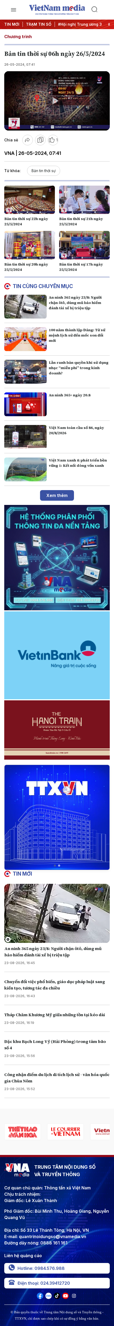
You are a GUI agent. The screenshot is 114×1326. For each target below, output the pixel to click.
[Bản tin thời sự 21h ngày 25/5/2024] (84, 200)
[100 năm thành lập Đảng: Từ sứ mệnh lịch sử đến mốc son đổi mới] (25, 339)
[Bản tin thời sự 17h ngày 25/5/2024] (84, 245)
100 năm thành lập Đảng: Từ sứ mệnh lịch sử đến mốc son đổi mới (77, 335)
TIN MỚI (11, 24)
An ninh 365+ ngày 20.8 (69, 395)
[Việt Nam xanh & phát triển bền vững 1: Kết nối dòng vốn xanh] (25, 469)
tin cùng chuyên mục (43, 286)
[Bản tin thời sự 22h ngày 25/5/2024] (29, 200)
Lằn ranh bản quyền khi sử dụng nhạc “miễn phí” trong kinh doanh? (78, 368)
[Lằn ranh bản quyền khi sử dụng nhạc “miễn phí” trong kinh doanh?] (25, 372)
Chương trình (18, 36)
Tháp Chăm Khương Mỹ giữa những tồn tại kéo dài (54, 1015)
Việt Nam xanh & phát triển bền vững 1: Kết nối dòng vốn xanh (78, 463)
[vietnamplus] (65, 1131)
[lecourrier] (22, 1131)
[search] (100, 10)
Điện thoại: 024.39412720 (43, 1283)
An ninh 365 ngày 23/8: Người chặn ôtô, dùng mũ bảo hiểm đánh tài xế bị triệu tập (75, 303)
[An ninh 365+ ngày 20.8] (25, 404)
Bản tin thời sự (44, 170)
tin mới (22, 874)
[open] (13, 10)
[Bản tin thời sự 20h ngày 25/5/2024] (29, 245)
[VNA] (40, 1297)
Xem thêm (57, 495)
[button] (55, 865)
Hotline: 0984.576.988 (41, 1268)
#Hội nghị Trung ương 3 (80, 24)
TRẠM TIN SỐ (38, 24)
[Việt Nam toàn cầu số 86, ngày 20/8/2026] (25, 437)
